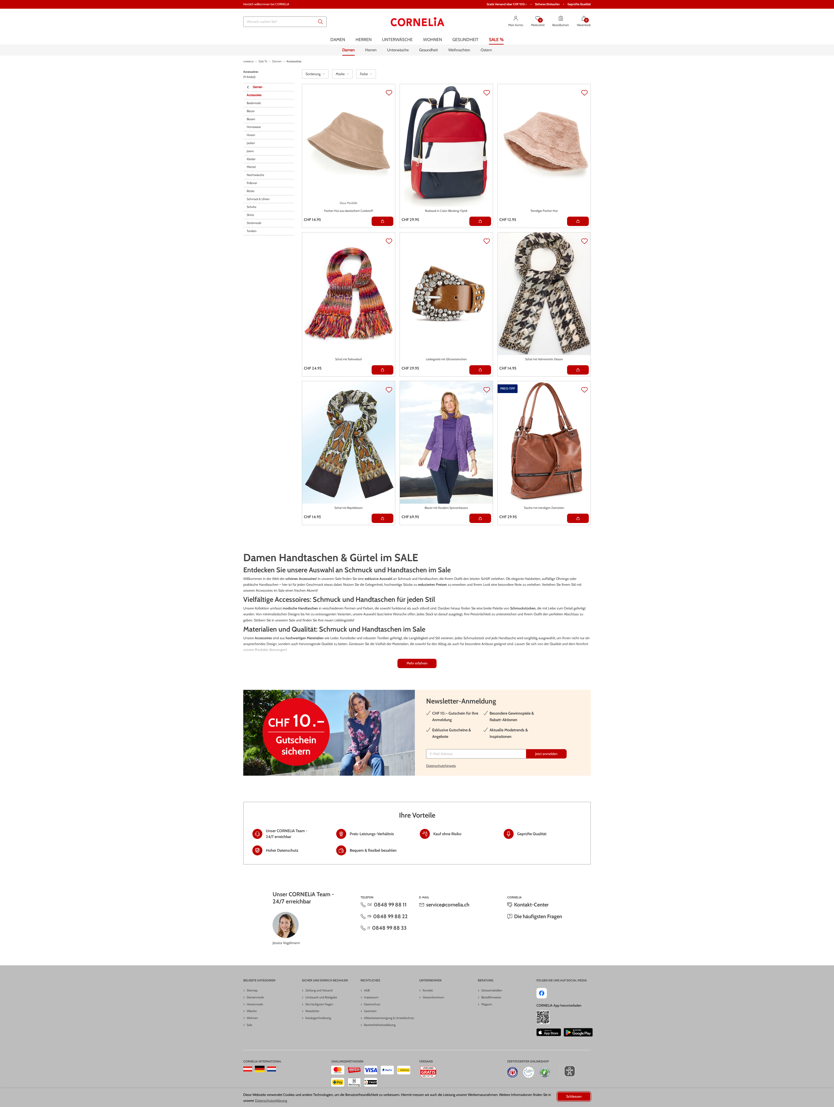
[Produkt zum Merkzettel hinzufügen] (389, 92)
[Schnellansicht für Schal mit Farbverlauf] (382, 370)
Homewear (254, 127)
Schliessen (574, 1096)
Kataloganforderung (318, 1018)
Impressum (371, 997)
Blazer (251, 111)
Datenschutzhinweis (441, 766)
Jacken (251, 143)
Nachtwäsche (255, 175)
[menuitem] (337, 40)
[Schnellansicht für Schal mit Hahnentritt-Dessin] (578, 370)
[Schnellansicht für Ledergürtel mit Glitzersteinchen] (480, 370)
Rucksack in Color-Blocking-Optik (446, 211)
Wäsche (252, 1011)
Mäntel (251, 167)
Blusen (251, 119)
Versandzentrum (433, 997)
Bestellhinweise (491, 997)
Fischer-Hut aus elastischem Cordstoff (348, 211)
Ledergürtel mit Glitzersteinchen (446, 359)
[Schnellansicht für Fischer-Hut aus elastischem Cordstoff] (382, 221)
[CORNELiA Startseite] (417, 21)
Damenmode (255, 997)
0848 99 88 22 (390, 916)
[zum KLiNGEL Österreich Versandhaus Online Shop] (247, 1069)
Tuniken (251, 231)
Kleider (251, 159)
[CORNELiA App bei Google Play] (578, 1032)
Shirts (250, 215)
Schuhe (251, 207)
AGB (367, 990)
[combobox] (285, 22)
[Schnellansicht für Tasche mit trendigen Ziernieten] (578, 518)
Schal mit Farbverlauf (348, 359)
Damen (257, 87)
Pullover (252, 183)
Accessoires (254, 95)
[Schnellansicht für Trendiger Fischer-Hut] (578, 221)
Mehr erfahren (417, 663)
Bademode (254, 103)
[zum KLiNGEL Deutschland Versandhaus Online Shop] (260, 1069)
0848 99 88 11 (390, 904)
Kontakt (428, 990)
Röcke (250, 191)
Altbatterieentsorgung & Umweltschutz (389, 1018)
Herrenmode (255, 1004)
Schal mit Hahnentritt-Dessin (544, 359)
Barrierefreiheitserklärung (379, 1025)
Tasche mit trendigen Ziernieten (544, 508)
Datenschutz (372, 1004)
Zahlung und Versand (319, 990)
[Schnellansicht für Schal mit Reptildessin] (382, 518)
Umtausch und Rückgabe (321, 997)
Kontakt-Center (531, 904)
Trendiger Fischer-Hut (544, 211)
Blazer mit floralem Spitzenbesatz (446, 508)
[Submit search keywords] (320, 22)
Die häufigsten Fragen (538, 916)
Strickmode (254, 223)
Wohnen (252, 1018)
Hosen (251, 135)
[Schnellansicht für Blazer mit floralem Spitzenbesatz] (480, 518)
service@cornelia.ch (447, 904)
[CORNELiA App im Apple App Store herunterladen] (548, 1032)
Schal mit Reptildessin (348, 508)
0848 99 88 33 (389, 928)
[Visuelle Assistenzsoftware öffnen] (567, 1071)
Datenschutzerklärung (271, 1101)
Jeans (250, 151)
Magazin (486, 1004)
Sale (249, 1025)
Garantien (370, 1011)
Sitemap (252, 990)
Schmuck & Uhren (258, 199)
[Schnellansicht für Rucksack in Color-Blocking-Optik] (480, 221)
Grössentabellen (491, 990)
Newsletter (312, 1011)
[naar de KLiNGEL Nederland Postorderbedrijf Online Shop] (271, 1069)
